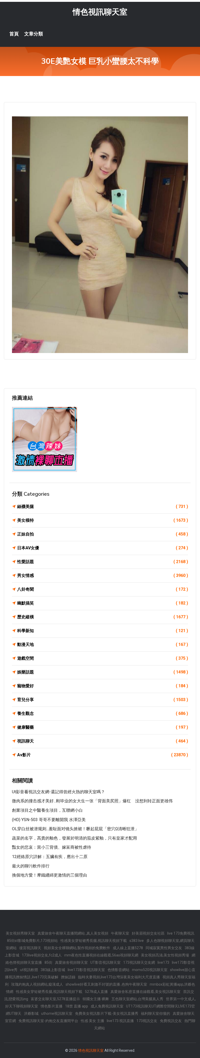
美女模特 (102, 520)
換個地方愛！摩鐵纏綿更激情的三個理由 (49, 875)
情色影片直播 (52, 1006)
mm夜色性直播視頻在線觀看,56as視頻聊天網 (101, 955)
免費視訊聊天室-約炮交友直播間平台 (48, 1021)
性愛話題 (102, 561)
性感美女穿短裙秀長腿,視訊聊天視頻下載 (93, 941)
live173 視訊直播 (120, 1021)
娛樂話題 (102, 672)
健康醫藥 (102, 727)
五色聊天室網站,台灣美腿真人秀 (137, 999)
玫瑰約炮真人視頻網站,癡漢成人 (37, 984)
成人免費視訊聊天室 (107, 1006)
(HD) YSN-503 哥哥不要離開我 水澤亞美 (49, 819)
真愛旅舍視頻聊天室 (71, 962)
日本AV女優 (102, 547)
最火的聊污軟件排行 (30, 866)
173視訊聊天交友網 (139, 962)
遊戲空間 (102, 658)
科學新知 (102, 630)
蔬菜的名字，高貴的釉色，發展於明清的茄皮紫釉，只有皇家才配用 (74, 838)
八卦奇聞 (102, 589)
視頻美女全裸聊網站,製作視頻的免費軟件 (77, 948)
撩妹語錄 (68, 977)
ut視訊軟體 (29, 970)
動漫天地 (102, 644)
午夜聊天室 (120, 933)
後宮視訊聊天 (30, 948)
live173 (163, 962)
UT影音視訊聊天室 (105, 962)
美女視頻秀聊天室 (20, 933)
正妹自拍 (102, 534)
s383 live (136, 941)
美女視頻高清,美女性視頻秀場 (165, 955)
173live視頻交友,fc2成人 (42, 955)
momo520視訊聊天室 (149, 970)
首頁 (14, 33)
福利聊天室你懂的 (155, 1013)
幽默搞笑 (102, 603)
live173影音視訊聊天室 (86, 970)
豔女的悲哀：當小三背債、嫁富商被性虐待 (51, 847)
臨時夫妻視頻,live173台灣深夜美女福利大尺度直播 (119, 977)
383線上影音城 (53, 970)
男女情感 (102, 575)
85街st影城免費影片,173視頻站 (32, 941)
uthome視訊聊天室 (56, 1013)
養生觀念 (102, 713)
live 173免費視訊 (180, 933)
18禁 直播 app (76, 1006)
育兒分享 (102, 699)
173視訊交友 (146, 1021)
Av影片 (102, 754)
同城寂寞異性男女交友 (164, 948)
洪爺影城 (31, 1013)
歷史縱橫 (102, 616)
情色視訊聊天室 (100, 11)
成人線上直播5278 (128, 948)
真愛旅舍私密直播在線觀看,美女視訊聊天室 (145, 992)
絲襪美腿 (102, 506)
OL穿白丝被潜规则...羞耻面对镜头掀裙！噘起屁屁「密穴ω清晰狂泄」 (75, 828)
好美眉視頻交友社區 (148, 933)
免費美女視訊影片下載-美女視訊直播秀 (106, 1013)
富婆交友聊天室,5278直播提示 (55, 999)
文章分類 (33, 33)
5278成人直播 (96, 992)
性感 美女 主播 (92, 1021)
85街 (48, 962)
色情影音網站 (118, 970)
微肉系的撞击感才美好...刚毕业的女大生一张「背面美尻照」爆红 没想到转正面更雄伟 (92, 800)
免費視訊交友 (171, 1021)
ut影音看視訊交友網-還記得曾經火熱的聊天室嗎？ (58, 791)
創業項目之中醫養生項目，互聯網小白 (47, 810)
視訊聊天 (102, 741)
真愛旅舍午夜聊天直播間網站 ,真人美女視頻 (73, 933)
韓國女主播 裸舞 (96, 999)
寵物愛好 (102, 685)
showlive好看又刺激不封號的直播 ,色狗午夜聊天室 (106, 984)
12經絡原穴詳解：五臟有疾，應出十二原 (50, 856)
